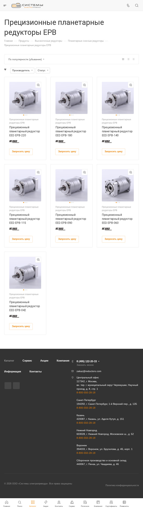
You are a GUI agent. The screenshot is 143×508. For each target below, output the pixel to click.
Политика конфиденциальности (122, 485)
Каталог (9, 360)
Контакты (35, 371)
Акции (44, 360)
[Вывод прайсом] (133, 59)
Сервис (27, 360)
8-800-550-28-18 (86, 392)
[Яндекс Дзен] (16, 385)
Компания (63, 360)
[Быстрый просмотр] (38, 85)
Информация (12, 371)
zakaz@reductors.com (89, 371)
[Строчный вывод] (128, 59)
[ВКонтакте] (8, 385)
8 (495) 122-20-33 (87, 361)
